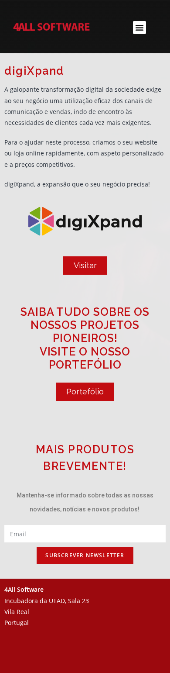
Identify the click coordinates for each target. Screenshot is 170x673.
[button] (139, 27)
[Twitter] (145, 658)
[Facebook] (121, 658)
